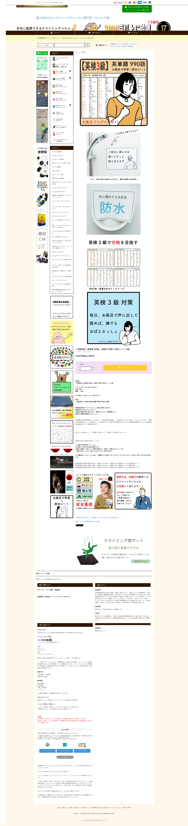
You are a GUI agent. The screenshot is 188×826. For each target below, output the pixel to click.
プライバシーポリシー (114, 807)
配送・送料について (76, 807)
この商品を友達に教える (82, 517)
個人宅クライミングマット (130, 44)
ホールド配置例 (56, 167)
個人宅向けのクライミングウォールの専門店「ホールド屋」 (74, 17)
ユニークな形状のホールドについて (61, 221)
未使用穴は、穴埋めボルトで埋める (61, 271)
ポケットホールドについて (59, 280)
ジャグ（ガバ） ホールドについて (61, 202)
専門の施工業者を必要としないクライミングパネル (61, 290)
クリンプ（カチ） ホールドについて (61, 207)
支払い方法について (63, 807)
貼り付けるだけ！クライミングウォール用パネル (78, 38)
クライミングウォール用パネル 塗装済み (121, 46)
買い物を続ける (114, 517)
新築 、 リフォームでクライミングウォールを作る (61, 226)
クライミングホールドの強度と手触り (61, 285)
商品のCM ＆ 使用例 (58, 178)
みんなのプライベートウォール (61, 255)
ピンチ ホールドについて (59, 216)
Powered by (84, 820)
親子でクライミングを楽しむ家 (61, 163)
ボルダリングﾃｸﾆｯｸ (57, 155)
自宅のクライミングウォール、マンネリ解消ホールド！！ (61, 247)
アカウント (57, 32)
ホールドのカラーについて (59, 188)
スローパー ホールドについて (60, 212)
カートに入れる (127, 368)
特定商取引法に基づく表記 (92, 521)
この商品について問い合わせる (100, 517)
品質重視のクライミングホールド (49, 38)
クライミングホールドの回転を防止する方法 (61, 266)
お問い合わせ (96, 32)
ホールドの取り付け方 (58, 191)
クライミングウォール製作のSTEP (61, 260)
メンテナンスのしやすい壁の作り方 (61, 232)
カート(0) (134, 32)
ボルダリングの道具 (58, 159)
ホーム (77, 52)
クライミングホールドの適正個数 (61, 276)
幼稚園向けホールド (116, 44)
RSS (124, 807)
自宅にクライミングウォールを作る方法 (61, 183)
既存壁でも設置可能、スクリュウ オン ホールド (61, 196)
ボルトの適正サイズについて (60, 237)
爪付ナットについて (58, 252)
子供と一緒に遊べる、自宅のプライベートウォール (61, 241)
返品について (79, 521)
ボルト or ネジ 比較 (57, 174)
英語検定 (83, 52)
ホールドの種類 (56, 151)
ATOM (129, 807)
